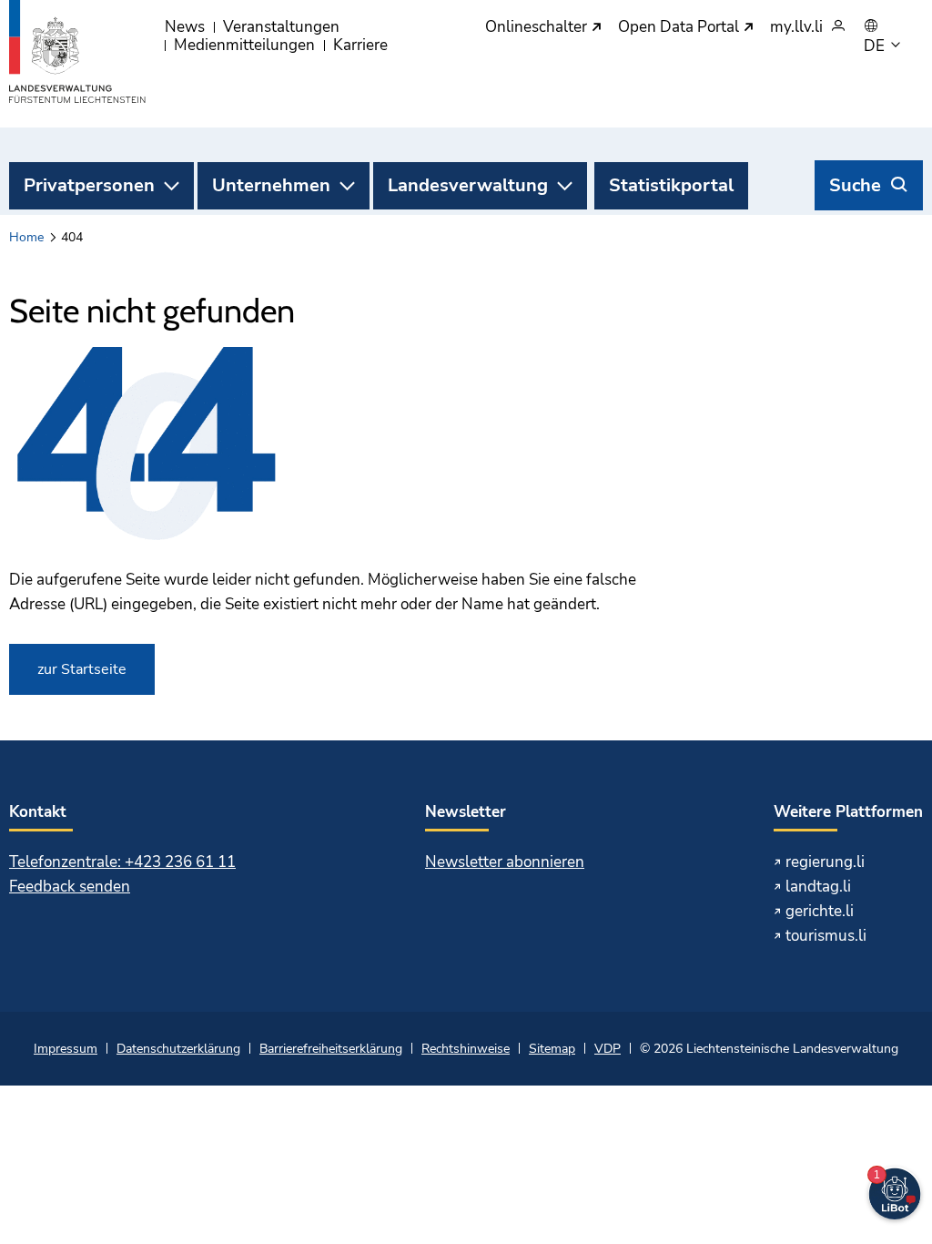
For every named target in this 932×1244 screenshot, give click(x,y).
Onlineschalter (538, 27)
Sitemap (552, 1048)
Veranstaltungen (281, 26)
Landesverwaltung (468, 185)
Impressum (65, 1048)
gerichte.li (819, 911)
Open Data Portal (680, 27)
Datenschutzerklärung (178, 1048)
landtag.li (818, 886)
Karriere (360, 45)
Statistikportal (671, 185)
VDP (607, 1048)
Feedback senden (69, 886)
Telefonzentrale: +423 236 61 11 (122, 861)
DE (876, 46)
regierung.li (825, 861)
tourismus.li (825, 935)
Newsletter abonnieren (504, 861)
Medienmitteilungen (244, 45)
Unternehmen (271, 185)
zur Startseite (82, 669)
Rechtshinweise (465, 1048)
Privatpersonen (89, 185)
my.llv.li (796, 27)
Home (26, 237)
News (185, 26)
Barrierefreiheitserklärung (330, 1048)
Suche (855, 185)
